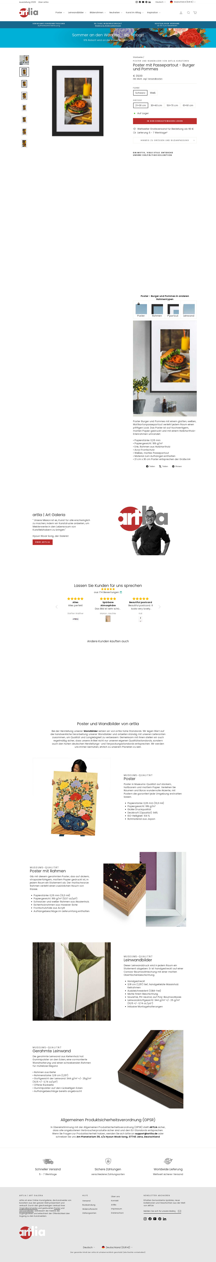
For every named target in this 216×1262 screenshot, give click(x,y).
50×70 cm (172, 105)
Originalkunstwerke (28, 1208)
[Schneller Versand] (48, 1161)
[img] (108, 589)
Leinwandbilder (76, 12)
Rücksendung (88, 1205)
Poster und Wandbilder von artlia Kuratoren (161, 61)
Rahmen (157, 315)
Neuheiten (115, 12)
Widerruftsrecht (90, 1209)
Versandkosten (155, 79)
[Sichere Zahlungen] (108, 1161)
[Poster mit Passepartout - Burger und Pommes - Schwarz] (135, 286)
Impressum (116, 1208)
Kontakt (114, 1200)
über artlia (42, 542)
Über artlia (43, 2)
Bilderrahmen (97, 12)
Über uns (115, 1196)
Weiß (153, 92)
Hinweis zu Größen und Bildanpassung (165, 140)
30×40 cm (156, 105)
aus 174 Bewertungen (106, 592)
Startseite (138, 57)
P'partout (172, 315)
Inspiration (152, 12)
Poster (59, 12)
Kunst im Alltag (134, 12)
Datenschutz (117, 1213)
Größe (137, 100)
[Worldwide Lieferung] (168, 1161)
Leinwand (188, 315)
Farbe (136, 88)
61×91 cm (188, 105)
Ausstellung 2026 (27, 2)
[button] (57, 607)
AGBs (113, 1204)
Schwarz (140, 92)
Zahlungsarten (89, 1213)
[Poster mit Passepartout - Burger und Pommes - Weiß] (138, 286)
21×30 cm (140, 105)
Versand (86, 1200)
